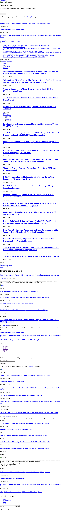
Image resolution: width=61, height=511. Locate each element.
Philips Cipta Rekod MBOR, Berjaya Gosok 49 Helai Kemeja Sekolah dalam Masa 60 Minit (24, 297)
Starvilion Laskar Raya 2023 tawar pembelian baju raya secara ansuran (29, 275)
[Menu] (0, 264)
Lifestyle (5, 68)
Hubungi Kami (7, 500)
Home (4, 63)
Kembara (8, 116)
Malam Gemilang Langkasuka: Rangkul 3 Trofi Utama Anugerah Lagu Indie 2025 (24, 57)
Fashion (5, 113)
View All (8, 120)
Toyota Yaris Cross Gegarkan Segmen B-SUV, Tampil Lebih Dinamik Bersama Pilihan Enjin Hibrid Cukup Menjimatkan (31, 134)
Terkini (8, 66)
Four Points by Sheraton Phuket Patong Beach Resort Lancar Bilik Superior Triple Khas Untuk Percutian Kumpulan (30, 160)
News (4, 65)
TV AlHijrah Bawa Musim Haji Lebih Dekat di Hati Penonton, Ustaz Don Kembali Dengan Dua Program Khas (31, 248)
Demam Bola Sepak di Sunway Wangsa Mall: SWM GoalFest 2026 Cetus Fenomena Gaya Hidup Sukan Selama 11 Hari (30, 222)
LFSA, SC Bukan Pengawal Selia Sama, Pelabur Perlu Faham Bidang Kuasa (22, 51)
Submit (17, 506)
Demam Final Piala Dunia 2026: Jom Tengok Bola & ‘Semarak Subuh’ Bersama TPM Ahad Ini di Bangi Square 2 (32, 204)
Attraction (8, 119)
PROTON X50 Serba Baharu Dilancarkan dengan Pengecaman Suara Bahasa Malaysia (23, 310)
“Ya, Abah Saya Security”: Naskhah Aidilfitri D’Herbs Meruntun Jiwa (32, 256)
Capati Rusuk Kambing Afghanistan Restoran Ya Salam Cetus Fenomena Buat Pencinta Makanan (28, 240)
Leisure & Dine (7, 115)
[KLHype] (6, 61)
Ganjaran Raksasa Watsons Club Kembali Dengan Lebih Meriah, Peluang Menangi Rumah (25, 23)
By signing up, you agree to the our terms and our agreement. (21, 17)
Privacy (5, 502)
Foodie (8, 117)
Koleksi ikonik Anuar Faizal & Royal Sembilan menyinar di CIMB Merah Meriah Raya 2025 (25, 442)
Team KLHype (5, 325)
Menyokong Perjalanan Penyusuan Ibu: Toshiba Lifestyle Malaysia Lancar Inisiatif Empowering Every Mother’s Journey (30, 72)
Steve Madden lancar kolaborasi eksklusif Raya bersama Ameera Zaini (19, 291)
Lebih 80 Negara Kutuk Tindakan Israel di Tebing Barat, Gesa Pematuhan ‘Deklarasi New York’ (28, 178)
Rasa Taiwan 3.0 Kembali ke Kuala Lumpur (12, 29)
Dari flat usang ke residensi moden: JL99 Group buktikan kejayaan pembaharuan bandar (24, 448)
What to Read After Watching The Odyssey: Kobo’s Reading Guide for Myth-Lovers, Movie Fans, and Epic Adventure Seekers (32, 81)
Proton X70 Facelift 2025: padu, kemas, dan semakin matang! (16, 303)
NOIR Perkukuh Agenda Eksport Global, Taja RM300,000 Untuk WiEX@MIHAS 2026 (25, 54)
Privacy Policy (30, 17)
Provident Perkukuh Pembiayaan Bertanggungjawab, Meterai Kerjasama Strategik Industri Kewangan (28, 55)
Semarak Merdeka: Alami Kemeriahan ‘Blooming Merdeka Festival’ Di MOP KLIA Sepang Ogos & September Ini (32, 52)
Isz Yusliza (4, 278)
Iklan (4, 503)
